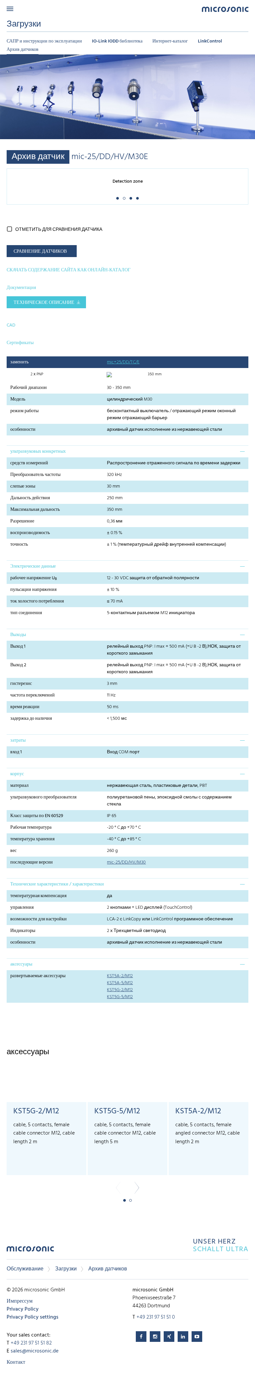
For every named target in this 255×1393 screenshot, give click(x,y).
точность (19, 544)
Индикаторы (22, 931)
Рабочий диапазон (28, 388)
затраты (18, 740)
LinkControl (210, 41)
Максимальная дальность (35, 509)
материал (19, 785)
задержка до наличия (31, 718)
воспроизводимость (30, 533)
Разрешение (22, 521)
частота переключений (32, 695)
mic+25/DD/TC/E (123, 362)
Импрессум (20, 1301)
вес (13, 851)
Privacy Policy (23, 1309)
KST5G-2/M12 (120, 990)
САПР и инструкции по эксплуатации (44, 41)
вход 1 (16, 752)
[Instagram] (155, 1336)
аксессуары (21, 964)
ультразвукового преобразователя (43, 797)
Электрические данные (33, 566)
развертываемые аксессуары (37, 976)
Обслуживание (25, 1269)
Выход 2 (18, 665)
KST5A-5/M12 (120, 983)
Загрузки (66, 1269)
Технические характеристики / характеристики (57, 884)
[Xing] (169, 1336)
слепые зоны (22, 486)
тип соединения (26, 613)
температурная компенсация (38, 896)
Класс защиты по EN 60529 (36, 816)
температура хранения (32, 839)
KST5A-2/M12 (120, 976)
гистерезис (21, 684)
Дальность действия (30, 498)
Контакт (16, 1362)
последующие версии (31, 862)
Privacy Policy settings (32, 1317)
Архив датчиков (23, 49)
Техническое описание (44, 303)
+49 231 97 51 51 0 (155, 1317)
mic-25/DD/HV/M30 (126, 862)
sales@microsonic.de (34, 1351)
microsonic (30, 1250)
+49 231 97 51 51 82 (31, 1343)
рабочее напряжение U (33, 578)
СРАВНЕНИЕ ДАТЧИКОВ (40, 251)
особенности (23, 429)
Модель (17, 399)
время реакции (25, 707)
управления (22, 907)
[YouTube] (197, 1336)
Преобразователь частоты (35, 475)
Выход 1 (18, 646)
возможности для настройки (38, 919)
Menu (10, 9)
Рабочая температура (30, 827)
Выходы (18, 634)
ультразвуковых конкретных (38, 451)
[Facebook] (141, 1336)
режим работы (24, 411)
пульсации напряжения (33, 590)
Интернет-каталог (170, 41)
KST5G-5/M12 (120, 997)
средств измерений (29, 463)
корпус (17, 774)
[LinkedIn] (183, 1336)
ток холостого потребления (37, 601)
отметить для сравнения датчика (58, 229)
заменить (19, 362)
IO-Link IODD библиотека (117, 41)
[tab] (127, 451)
